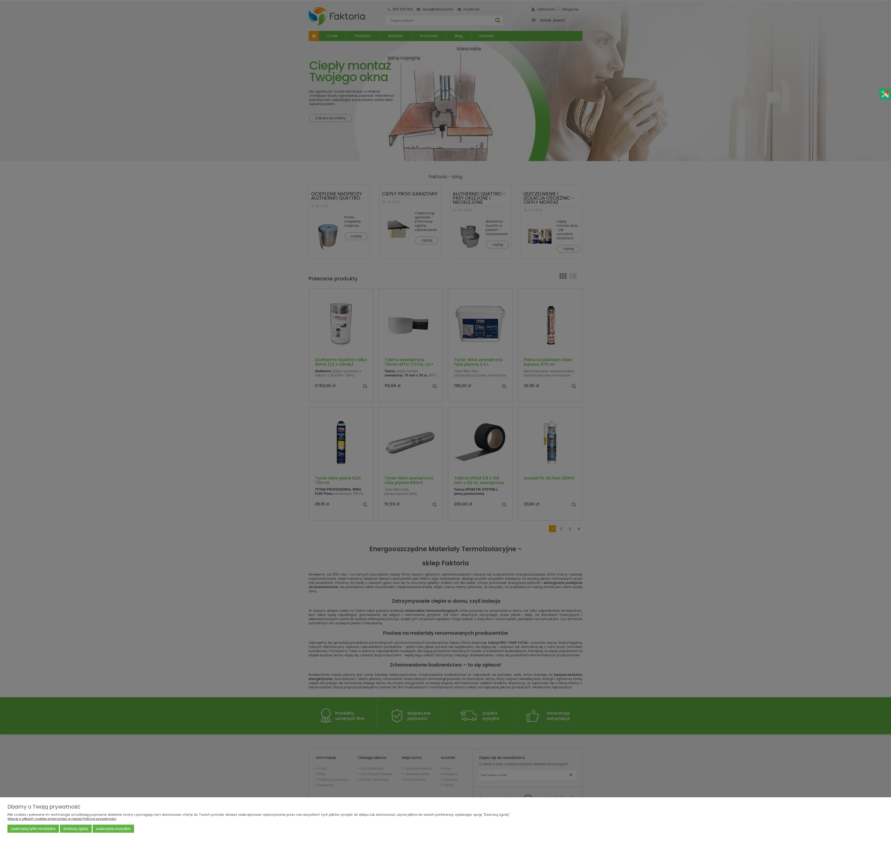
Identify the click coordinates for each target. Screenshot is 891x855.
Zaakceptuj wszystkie (113, 828)
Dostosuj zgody (75, 828)
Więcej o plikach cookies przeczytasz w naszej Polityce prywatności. (62, 818)
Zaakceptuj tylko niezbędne (33, 828)
